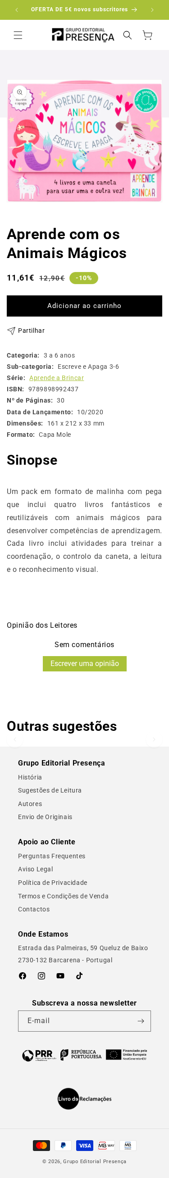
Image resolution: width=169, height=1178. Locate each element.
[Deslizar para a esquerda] (15, 739)
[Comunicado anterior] (17, 10)
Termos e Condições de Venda (63, 896)
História (30, 777)
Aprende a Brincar (56, 377)
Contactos (34, 909)
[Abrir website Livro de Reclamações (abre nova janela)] (84, 1098)
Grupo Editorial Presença (95, 1161)
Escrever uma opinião (84, 663)
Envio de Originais (45, 816)
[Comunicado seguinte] (152, 10)
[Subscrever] (141, 1021)
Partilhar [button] (31, 330)
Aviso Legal (35, 869)
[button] (18, 35)
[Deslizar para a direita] (154, 739)
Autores (30, 803)
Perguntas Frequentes (52, 856)
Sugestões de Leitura (50, 790)
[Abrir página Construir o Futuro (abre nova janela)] (84, 1054)
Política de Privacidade (52, 882)
